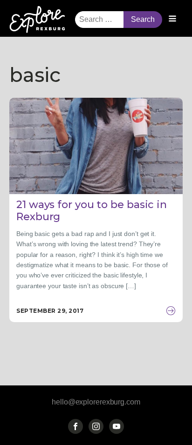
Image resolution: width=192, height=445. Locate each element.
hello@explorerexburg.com (96, 402)
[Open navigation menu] (172, 19)
